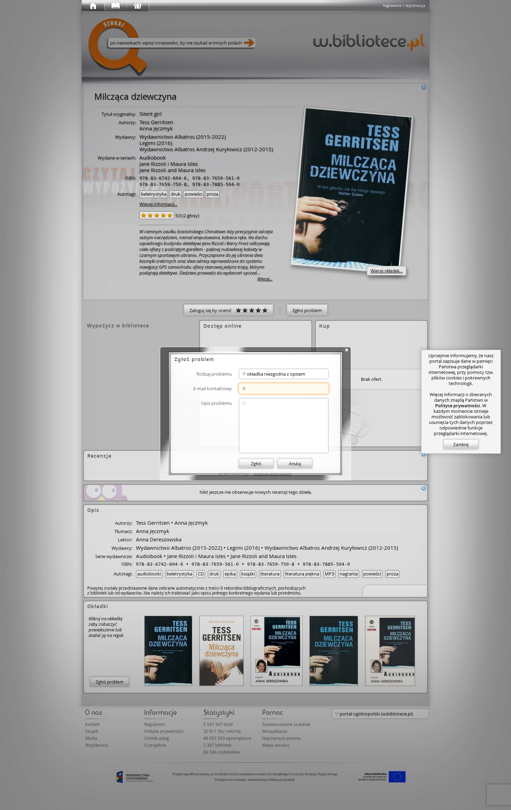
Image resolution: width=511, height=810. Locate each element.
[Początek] (93, 6)
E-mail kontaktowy (212, 388)
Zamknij (461, 444)
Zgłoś (256, 463)
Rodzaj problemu (214, 374)
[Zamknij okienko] (346, 349)
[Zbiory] (115, 6)
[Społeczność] (137, 6)
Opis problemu (216, 403)
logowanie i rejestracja (404, 5)
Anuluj (295, 463)
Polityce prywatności (457, 405)
